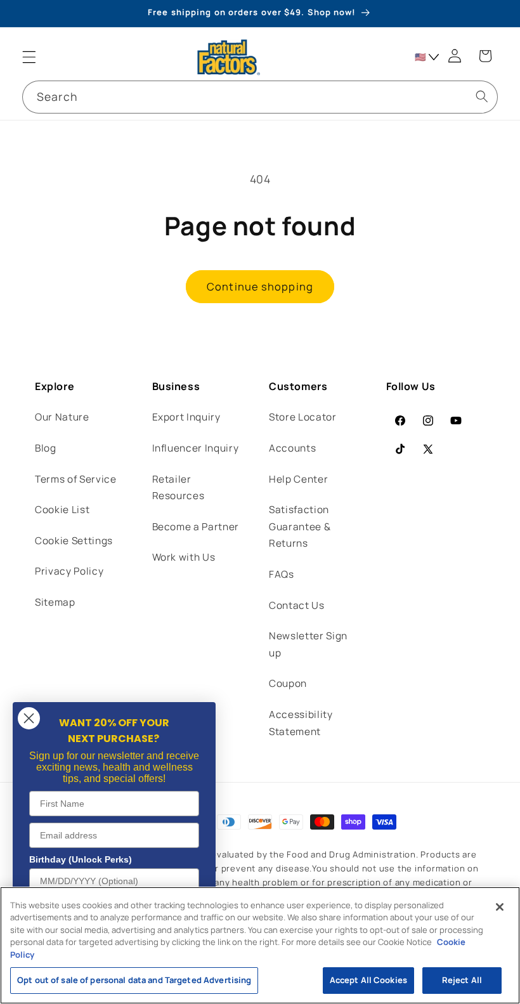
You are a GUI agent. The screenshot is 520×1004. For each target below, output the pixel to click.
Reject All (462, 980)
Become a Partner (196, 526)
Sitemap (55, 602)
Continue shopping (260, 286)
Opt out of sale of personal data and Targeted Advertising (134, 980)
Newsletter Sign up (308, 644)
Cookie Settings (74, 540)
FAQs (281, 574)
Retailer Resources (178, 488)
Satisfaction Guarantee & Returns (299, 526)
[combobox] (260, 97)
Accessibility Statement (301, 723)
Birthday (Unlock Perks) (80, 859)
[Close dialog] (29, 718)
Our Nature (62, 417)
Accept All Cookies (368, 980)
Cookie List (62, 509)
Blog (45, 448)
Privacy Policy (69, 571)
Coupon (288, 683)
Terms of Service (76, 479)
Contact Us (297, 605)
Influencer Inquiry (195, 448)
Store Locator (303, 417)
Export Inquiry (186, 417)
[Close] (500, 907)
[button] (29, 57)
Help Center (298, 479)
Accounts (292, 448)
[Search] (481, 96)
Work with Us (184, 557)
